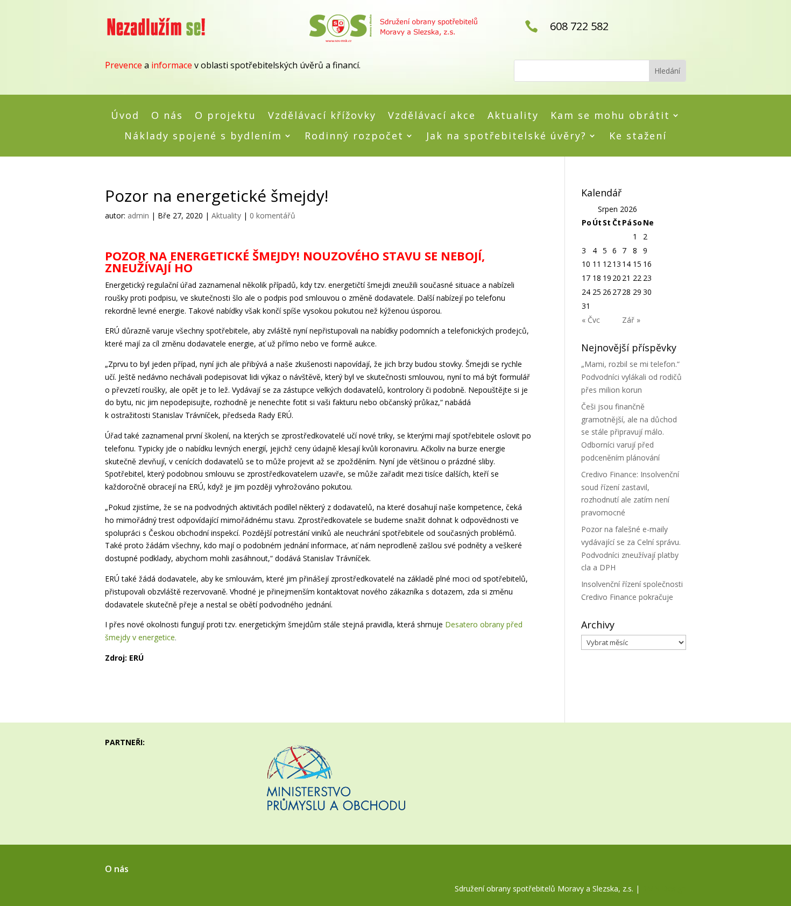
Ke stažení (638, 136)
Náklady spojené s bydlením (203, 136)
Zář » (631, 320)
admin (138, 215)
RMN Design (664, 888)
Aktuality (513, 116)
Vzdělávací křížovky (322, 116)
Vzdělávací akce (432, 116)
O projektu (225, 116)
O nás (167, 116)
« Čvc (591, 320)
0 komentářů (272, 215)
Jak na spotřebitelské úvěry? (506, 136)
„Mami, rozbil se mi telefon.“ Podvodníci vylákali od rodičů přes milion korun (631, 377)
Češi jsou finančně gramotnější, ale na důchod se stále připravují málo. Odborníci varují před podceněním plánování (629, 432)
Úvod (125, 116)
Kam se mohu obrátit (610, 116)
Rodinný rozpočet (354, 136)
